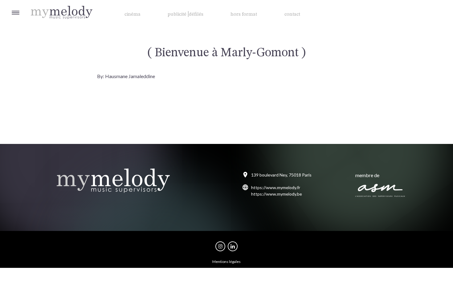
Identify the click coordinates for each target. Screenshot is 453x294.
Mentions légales (226, 261)
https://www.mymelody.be (276, 194)
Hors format (244, 14)
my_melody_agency (220, 246)
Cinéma (132, 14)
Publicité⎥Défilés (185, 14)
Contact (292, 14)
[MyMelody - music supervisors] (46, 6)
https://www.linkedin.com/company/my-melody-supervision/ (233, 246)
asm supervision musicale (380, 190)
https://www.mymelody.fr (275, 187)
